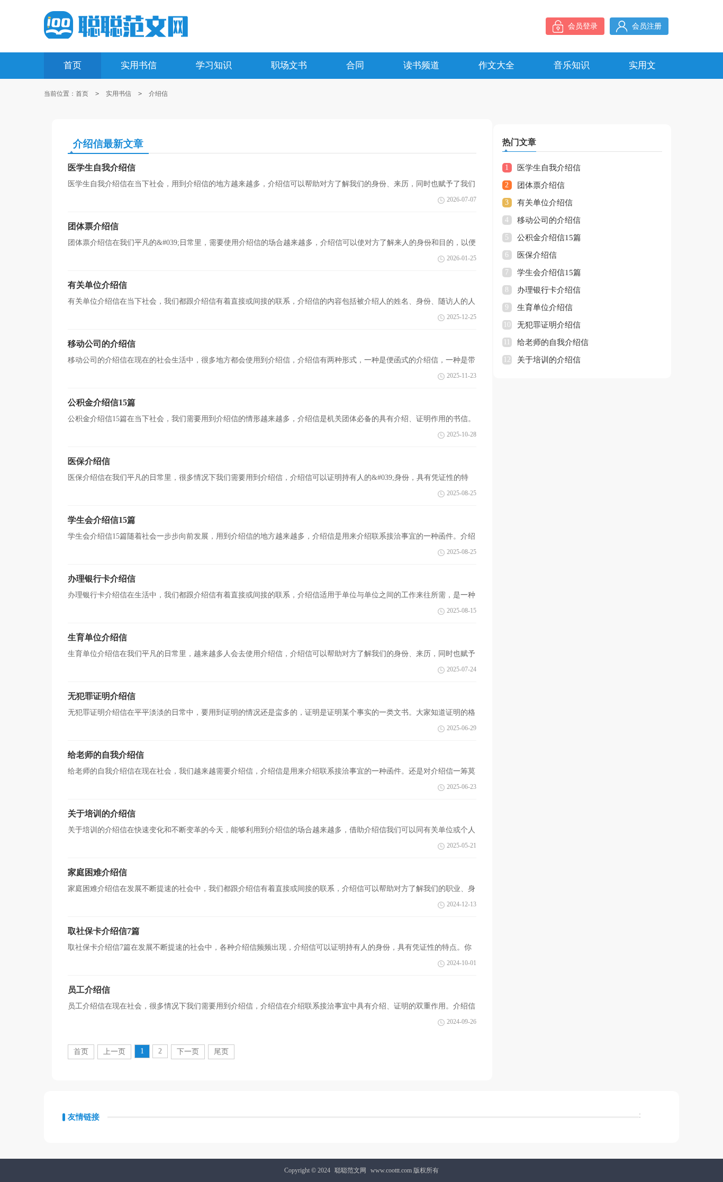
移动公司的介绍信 (549, 220)
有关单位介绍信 (545, 202)
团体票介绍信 (541, 185)
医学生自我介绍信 (549, 167)
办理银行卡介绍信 (549, 290)
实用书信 (118, 93)
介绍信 (158, 93)
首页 (82, 93)
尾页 (221, 1052)
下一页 (188, 1052)
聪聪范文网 (350, 1170)
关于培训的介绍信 (549, 360)
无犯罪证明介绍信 (549, 325)
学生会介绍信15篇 (549, 272)
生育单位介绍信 (545, 307)
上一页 (114, 1052)
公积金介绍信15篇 (549, 237)
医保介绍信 (537, 255)
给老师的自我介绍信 (553, 342)
